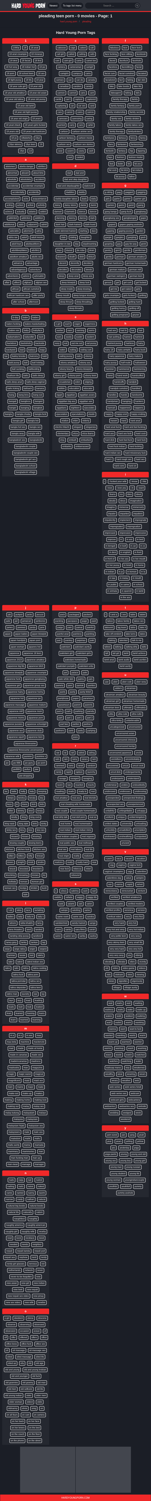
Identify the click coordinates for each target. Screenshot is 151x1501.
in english (125, 552)
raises (85, 759)
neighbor (37, 1244)
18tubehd (26, 138)
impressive (140, 533)
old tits (40, 1389)
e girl (58, 324)
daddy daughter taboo (66, 198)
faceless (113, 67)
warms (107, 1048)
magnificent (14, 1080)
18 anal (34, 47)
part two (64, 724)
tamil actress (139, 653)
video (115, 968)
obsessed (39, 1324)
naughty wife (28, 1231)
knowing (23, 875)
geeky (108, 250)
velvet (140, 884)
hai (132, 330)
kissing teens (35, 843)
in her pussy (113, 565)
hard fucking (135, 446)
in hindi (127, 565)
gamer (127, 198)
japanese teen (35, 737)
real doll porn (78, 817)
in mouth (137, 578)
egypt (59, 395)
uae (107, 682)
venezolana (111, 891)
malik (27, 1138)
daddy (82, 192)
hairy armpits (124, 349)
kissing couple (17, 843)
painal (79, 627)
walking (141, 1016)
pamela (59, 685)
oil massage (19, 1350)
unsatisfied (124, 830)
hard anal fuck (113, 427)
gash (143, 237)
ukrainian (131, 688)
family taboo (115, 125)
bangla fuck (40, 414)
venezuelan (127, 891)
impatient (138, 513)
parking (79, 711)
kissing (36, 836)
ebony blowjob (83, 369)
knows (35, 875)
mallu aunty (14, 1145)
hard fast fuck (125, 440)
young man (116, 1167)
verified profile (113, 910)
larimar (11, 955)
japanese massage (14, 705)
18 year (40, 80)
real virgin (64, 856)
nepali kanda (23, 1251)
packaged (74, 614)
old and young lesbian (35, 1369)
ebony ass (85, 362)
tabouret (109, 627)
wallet (118, 1022)
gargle (108, 237)
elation (65, 420)
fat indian (137, 170)
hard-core (119, 465)
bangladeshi (36, 440)
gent (117, 250)
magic (11, 1074)
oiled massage (24, 1357)
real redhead (85, 843)
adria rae (12, 237)
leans (42, 1013)
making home (23, 1100)
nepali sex (10, 1257)
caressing (77, 118)
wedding (114, 1112)
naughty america (14, 1225)
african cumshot (31, 289)
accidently (34, 192)
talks (144, 647)
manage (26, 1164)
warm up (113, 1042)
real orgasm (88, 836)
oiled (9, 1357)
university (126, 823)
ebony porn (75, 375)
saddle (57, 897)
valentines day (114, 878)
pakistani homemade (75, 659)
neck (18, 1238)
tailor (133, 627)
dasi (94, 231)
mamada (39, 1145)
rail (72, 752)
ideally (112, 500)
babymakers (14, 337)
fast (111, 163)
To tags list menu (72, 5)
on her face (33, 1421)
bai (6, 356)
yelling (129, 1141)
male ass (38, 1132)
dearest (61, 256)
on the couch (17, 1434)
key (41, 798)
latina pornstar (18, 981)
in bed (140, 539)
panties (91, 685)
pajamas (81, 640)
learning (36, 1019)
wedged (127, 1112)
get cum (127, 282)
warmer (138, 1042)
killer (10, 810)
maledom (15, 1138)
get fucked (141, 282)
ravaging (87, 778)
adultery (35, 250)
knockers (37, 868)
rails (57, 759)
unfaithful (110, 810)
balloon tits (13, 375)
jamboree (40, 621)
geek (143, 244)
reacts (91, 785)
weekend (125, 1119)
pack (62, 614)
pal (65, 672)
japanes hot (35, 647)
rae (57, 752)
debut (91, 256)
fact (121, 80)
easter (79, 337)
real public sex (67, 843)
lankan (34, 942)
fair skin (141, 80)
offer (13, 1337)
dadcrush (89, 186)
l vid (10, 910)
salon (89, 903)
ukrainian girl (112, 701)
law (35, 994)
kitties (21, 856)
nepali (9, 1251)
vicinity (142, 961)
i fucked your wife (118, 481)
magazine (37, 1067)
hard (124, 420)
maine (20, 1087)
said (61, 903)
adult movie (37, 237)
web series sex (118, 1093)
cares (80, 112)
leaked (39, 1007)
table (132, 614)
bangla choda (23, 414)
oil (7, 1350)
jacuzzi (39, 614)
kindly (14, 817)
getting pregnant (120, 314)
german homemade (136, 263)
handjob (132, 382)
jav (7, 763)
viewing (140, 974)
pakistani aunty (82, 647)
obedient (18, 1318)
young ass (111, 1160)
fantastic (110, 151)
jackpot (18, 614)
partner (87, 724)
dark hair (60, 224)
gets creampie (112, 295)
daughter (85, 237)
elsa (62, 440)
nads (11, 1180)
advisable (39, 276)
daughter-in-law (63, 244)
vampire (140, 878)
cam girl (68, 60)
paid (94, 621)
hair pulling (114, 337)
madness (36, 1061)
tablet (142, 614)
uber (115, 682)
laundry (25, 994)
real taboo (76, 849)
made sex (36, 1054)
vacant (129, 858)
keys (9, 804)
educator (88, 388)
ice (121, 494)
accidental (13, 186)
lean (9, 1013)
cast (70, 157)
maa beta (11, 1042)
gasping (109, 244)
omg (34, 1408)
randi (80, 765)
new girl (25, 1283)
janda (33, 627)
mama (27, 1145)
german (120, 256)
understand (133, 778)
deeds (89, 269)
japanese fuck (13, 679)
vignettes (123, 981)
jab (9, 614)
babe (25, 317)
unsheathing (125, 836)
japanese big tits (16, 666)
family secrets (136, 112)
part (60, 717)
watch (129, 1054)
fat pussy (120, 176)
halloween (140, 362)
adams (32, 211)
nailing (10, 1186)
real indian (65, 830)
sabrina (75, 891)
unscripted (139, 830)
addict (43, 211)
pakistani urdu (86, 666)
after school (18, 302)
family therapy (117, 131)
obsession (10, 1331)
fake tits (137, 86)
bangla (8, 414)
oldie (39, 1402)
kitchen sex (39, 849)
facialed (142, 73)
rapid (68, 772)
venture (141, 891)
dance (82, 211)
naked (41, 1186)
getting (142, 295)
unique (121, 817)
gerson (108, 282)
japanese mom (34, 711)
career (69, 112)
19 (41, 144)
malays (42, 1112)
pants (62, 692)
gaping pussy (125, 231)
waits (120, 1009)
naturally (27, 1212)
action (20, 205)
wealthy (109, 1074)
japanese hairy (15, 692)
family (135, 99)
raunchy (91, 772)
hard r (109, 459)
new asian (12, 1283)
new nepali (32, 1289)
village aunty (130, 987)
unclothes (116, 759)
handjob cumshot (119, 388)
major (31, 1087)
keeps (11, 798)
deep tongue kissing (84, 295)
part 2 (79, 717)
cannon (61, 93)
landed (38, 929)
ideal (138, 494)
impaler (112, 513)
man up (36, 1158)
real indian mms (83, 830)
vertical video (114, 916)
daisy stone (70, 205)
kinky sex (11, 830)
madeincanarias (19, 1061)
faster (120, 163)
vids (109, 974)
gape (143, 218)
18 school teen (26, 73)
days (59, 250)
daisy (57, 205)
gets (138, 289)
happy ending (138, 414)
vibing (138, 955)
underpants (117, 778)
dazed (69, 250)
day (77, 244)
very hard (119, 923)
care (59, 112)
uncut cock (138, 765)
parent (77, 705)
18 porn (10, 73)
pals (90, 679)
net (43, 1263)
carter (90, 125)
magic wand (25, 1074)
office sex (40, 1344)
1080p (16, 47)
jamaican (26, 621)
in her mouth (139, 558)
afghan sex (41, 282)
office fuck (26, 1344)
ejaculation (61, 414)
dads (84, 198)
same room (63, 916)
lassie (22, 955)
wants (132, 1035)
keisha (21, 798)
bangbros (25, 401)
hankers (139, 401)
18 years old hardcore (34, 131)
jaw (36, 769)
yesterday (124, 1147)
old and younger (19, 1376)
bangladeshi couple (26, 446)
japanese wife (13, 756)
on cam (25, 1415)
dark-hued (90, 224)
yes (113, 1147)
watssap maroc (113, 1067)
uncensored (135, 727)
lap (43, 942)
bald (44, 356)
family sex (116, 118)
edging (88, 382)
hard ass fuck (124, 433)
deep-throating (83, 302)
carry (71, 125)
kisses (25, 836)
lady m (30, 916)
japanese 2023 (14, 659)
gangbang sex (112, 218)
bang (11, 395)
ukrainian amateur (115, 694)
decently (75, 263)
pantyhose (63, 698)
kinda (40, 810)
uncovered (113, 765)
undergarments (132, 772)
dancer (93, 211)
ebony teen (90, 375)
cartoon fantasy (66, 138)
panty (72, 692)
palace (74, 672)
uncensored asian (125, 733)
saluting (76, 910)
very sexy (135, 936)
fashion (120, 157)
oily (22, 1363)
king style (23, 823)
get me (113, 289)
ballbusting (33, 369)
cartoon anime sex (81, 131)
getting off (134, 308)
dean (91, 250)
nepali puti (39, 1251)
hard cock (141, 433)
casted (79, 157)
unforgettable (125, 810)
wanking (139, 1022)
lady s (41, 916)
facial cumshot (126, 73)
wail (110, 1003)
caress (90, 112)
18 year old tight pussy (25, 112)
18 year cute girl (18, 86)
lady (20, 916)
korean (23, 881)
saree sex (70, 936)
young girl (140, 1160)
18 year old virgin (19, 118)
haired (127, 337)
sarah (92, 929)
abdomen (10, 166)
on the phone (17, 1440)
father (132, 176)
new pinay (38, 1296)
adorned (27, 231)
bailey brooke (19, 356)
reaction (79, 785)
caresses (63, 118)
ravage (62, 778)
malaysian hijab (16, 1125)
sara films (80, 929)
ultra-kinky (116, 720)
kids (42, 804)
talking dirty (131, 647)
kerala (32, 798)
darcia (83, 218)
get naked (127, 289)
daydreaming (89, 244)
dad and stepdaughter (69, 186)
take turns (131, 634)
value (128, 878)
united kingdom (137, 817)
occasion (24, 1331)
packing (59, 621)
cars (81, 125)
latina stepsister (18, 987)
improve (112, 539)
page (84, 621)
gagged (129, 192)
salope (64, 910)
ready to (82, 791)
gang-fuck (126, 211)
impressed (110, 533)
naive (30, 1186)
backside (39, 343)
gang (140, 205)
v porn (109, 858)
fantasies (122, 144)
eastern (90, 337)
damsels (70, 211)
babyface (37, 330)
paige (60, 627)
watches (114, 1061)
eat (65, 343)
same (87, 910)
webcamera (134, 1100)
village (116, 987)
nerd (34, 1257)
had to (123, 330)
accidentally (18, 192)
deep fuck (84, 282)
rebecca (77, 868)
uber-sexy (141, 682)
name (9, 1193)
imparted (124, 513)
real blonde (90, 798)
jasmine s (41, 756)
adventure (35, 269)
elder (75, 420)
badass (32, 349)
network (29, 1270)
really (70, 862)
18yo (37, 138)
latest (19, 961)
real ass (76, 798)
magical (39, 1074)
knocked (24, 868)
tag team (121, 627)
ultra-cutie (137, 714)
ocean (37, 1331)
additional (9, 224)
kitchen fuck (23, 849)
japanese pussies (13, 724)
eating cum (86, 349)
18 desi (13, 60)
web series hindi (133, 1087)
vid (106, 968)
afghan (27, 282)
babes (35, 317)
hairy (140, 343)
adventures (13, 276)
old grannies (12, 1382)
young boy (125, 1160)
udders (118, 688)
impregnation (134, 526)
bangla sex (35, 427)
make (40, 1087)
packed (87, 614)
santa (68, 929)
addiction (26, 218)
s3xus (64, 891)
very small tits (135, 942)
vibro (132, 961)
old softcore (26, 1389)
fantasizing (136, 144)
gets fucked (129, 295)
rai (65, 752)
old (29, 1363)
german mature (117, 269)
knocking (10, 875)
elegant (77, 427)
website (142, 1106)
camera (61, 67)
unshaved (110, 836)
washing (142, 1048)
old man (42, 1382)
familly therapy (120, 99)
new (38, 1276)
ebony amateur (68, 362)
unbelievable (132, 720)
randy (59, 772)
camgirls (64, 73)
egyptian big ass (67, 401)
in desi (112, 552)
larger (32, 949)
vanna (119, 884)
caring (89, 118)
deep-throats (75, 308)
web (137, 1080)
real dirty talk (61, 817)
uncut (125, 765)
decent (62, 263)
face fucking (111, 54)
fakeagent (116, 93)
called (71, 54)
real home (65, 823)
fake (112, 86)
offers (34, 1337)
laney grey (11, 942)
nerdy (44, 1257)
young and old (138, 1154)
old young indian (13, 1395)
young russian (133, 1167)
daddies (70, 192)
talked (107, 647)
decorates (76, 269)
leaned (19, 1013)
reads (71, 791)
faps (110, 157)
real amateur (61, 798)
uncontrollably (132, 759)
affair (7, 282)
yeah (141, 1135)
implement (125, 520)
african (15, 289)
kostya (23, 888)
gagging (141, 192)
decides (63, 269)
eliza (75, 433)
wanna (112, 1029)
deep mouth (63, 295)
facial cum (110, 73)
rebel (88, 868)
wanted (109, 1035)
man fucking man (19, 1158)
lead (28, 1000)
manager (39, 1164)
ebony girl (60, 375)
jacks (29, 614)
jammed (21, 627)
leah (20, 1007)
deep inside (67, 289)
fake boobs (123, 86)
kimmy (21, 810)
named (20, 1193)
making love (40, 1100)
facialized (110, 80)
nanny (31, 1193)
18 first (38, 60)
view (129, 974)
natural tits (13, 1212)
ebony (88, 356)
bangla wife (34, 433)
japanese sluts (34, 730)
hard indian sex (113, 453)
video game (128, 968)
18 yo (14, 138)
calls (92, 54)
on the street (34, 1440)
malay (26, 1106)
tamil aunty (125, 666)
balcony (34, 356)
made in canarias (18, 1054)
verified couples (115, 903)
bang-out (37, 395)
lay (43, 994)
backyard (10, 349)
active (31, 205)
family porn (134, 105)
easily (69, 337)
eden (77, 382)
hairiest (138, 337)
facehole (136, 60)
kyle (26, 894)
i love (109, 488)
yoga (136, 1147)
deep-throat (66, 302)
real (93, 791)
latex (7, 968)
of (45, 1331)
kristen (34, 888)
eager (77, 324)
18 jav (42, 67)
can (70, 80)
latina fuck (18, 974)
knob (30, 862)
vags (130, 871)
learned (24, 1019)
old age (39, 1363)
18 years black (13, 125)
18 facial (26, 60)
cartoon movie (85, 138)
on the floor (34, 1434)
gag (119, 192)
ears (59, 337)
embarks (66, 446)
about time (38, 173)
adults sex (36, 256)
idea (129, 494)
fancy (133, 138)
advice (26, 276)
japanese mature (37, 705)
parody (90, 711)
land (29, 929)
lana (39, 923)
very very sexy (116, 955)
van (110, 884)
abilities (42, 166)
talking (118, 647)
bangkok (38, 407)
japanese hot (17, 698)
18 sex (41, 73)
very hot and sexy (115, 929)
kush (44, 888)
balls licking (13, 388)
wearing (131, 1074)
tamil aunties (140, 659)
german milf (135, 269)
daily (93, 198)
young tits (134, 1173)
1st (30, 151)
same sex (77, 916)
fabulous (114, 47)
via (129, 955)
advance (18, 263)
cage (72, 47)
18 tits (29, 80)
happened (125, 407)
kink (35, 823)
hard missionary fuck (135, 453)
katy (32, 791)
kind (31, 810)
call (92, 47)
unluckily (110, 830)
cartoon (64, 131)
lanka (24, 942)
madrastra (14, 1067)
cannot (72, 93)
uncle (138, 752)
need (41, 1238)
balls (25, 375)
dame (83, 205)
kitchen (9, 849)
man (41, 1151)
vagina (121, 865)
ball (26, 362)
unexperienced (135, 804)
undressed (110, 791)
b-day (15, 317)
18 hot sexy (11, 67)
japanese (14, 653)
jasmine (28, 756)
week (138, 1112)
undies (124, 785)
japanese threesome (25, 743)
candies (77, 86)
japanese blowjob (14, 672)
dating (73, 237)
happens (138, 407)
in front (138, 552)
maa (39, 1035)
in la (143, 571)
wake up (141, 1009)
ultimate (128, 707)
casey (81, 151)
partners (60, 730)
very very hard (117, 949)
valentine (141, 871)
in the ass (125, 597)
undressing (140, 791)
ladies (11, 916)
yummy (138, 1186)
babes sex (14, 330)
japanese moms (16, 717)
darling (83, 231)
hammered (123, 369)
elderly (85, 420)
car (72, 105)
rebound (75, 875)
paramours (64, 705)
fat (129, 163)
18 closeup (36, 54)
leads (11, 1007)
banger (12, 407)
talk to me (137, 640)
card (92, 105)
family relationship (116, 112)
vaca (118, 858)
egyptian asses (87, 395)
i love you (121, 488)
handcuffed (137, 375)
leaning (31, 1013)
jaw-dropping (25, 775)
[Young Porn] (28, 5)
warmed (126, 1042)
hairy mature (135, 356)
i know (134, 481)
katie (14, 791)
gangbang (141, 211)
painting (90, 634)
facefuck (124, 60)
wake (130, 1009)
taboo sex (139, 621)
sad (94, 891)
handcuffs (119, 382)
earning (80, 330)
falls (138, 93)
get (117, 282)
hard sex (140, 459)
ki (17, 804)
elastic (91, 414)
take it (143, 627)
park (68, 711)
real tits (89, 849)
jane (42, 627)
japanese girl (13, 685)
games (110, 205)
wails (119, 1003)
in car (133, 546)
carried (61, 125)
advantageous (18, 269)
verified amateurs (131, 897)
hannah (111, 407)
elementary (63, 433)
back (41, 337)
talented (124, 640)
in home (140, 565)
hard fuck (141, 440)
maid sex (38, 1080)
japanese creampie (36, 672)
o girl (7, 1318)
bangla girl (18, 420)
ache (25, 198)
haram (114, 420)
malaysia (18, 1119)
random (91, 765)
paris (59, 711)
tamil (126, 653)
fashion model (136, 157)
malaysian (32, 1119)
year (109, 1141)
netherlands (14, 1270)
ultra (111, 714)
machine (25, 1042)
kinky (43, 823)
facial (139, 67)
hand (110, 375)
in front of (109, 558)
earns (91, 330)
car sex (81, 105)
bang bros (24, 395)
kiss (30, 830)
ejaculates (89, 407)
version (141, 910)
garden (140, 231)
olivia (24, 1408)
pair (59, 640)
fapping (141, 151)
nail (29, 1180)
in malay (124, 578)
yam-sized (112, 1135)
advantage (32, 263)
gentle (127, 250)
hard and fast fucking (134, 427)
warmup (119, 1048)
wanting (121, 1035)
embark (72, 440)
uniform (109, 817)
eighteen (75, 407)
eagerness (90, 324)
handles (112, 395)
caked (83, 47)
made (21, 1048)
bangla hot (33, 420)
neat (9, 1238)
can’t (68, 99)
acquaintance (39, 198)
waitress (109, 1009)
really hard (82, 862)
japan (8, 634)
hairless (130, 343)
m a (12, 1035)
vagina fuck (135, 865)
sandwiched (61, 923)
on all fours (12, 1415)
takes (142, 634)
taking (112, 640)
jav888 (16, 769)
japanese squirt (16, 737)
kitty (30, 856)
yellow (140, 1141)
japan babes (21, 634)
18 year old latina (14, 99)
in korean (132, 571)
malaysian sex (36, 1125)
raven (60, 785)
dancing (60, 218)
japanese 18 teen (32, 653)
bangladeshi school (26, 465)
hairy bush (140, 349)
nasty (20, 1199)
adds (21, 224)
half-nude (126, 362)
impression (125, 533)
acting (10, 205)
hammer (110, 369)
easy (57, 343)
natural (41, 1199)
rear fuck (64, 868)
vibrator (121, 961)
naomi (42, 1193)
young (124, 1154)
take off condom (113, 634)
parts (71, 730)
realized (88, 856)
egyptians (61, 407)
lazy (19, 1000)
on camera (39, 1415)
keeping (42, 791)
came (79, 60)
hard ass (109, 433)
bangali (12, 401)
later (10, 961)
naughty (33, 1218)
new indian (39, 1283)
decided (88, 263)
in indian (110, 571)
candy (89, 86)
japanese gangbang (35, 679)
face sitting (126, 54)
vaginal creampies (114, 871)
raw (69, 785)
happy (109, 414)
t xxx (124, 614)
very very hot (134, 949)
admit (44, 224)
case (60, 151)
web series (115, 1087)
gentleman (140, 250)
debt (81, 256)
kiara (24, 804)
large (7, 949)
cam (57, 60)
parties (76, 724)
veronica (128, 910)
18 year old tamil (25, 105)
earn (70, 330)
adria (38, 231)
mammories (28, 1151)
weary (115, 1080)
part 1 (69, 717)
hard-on (132, 465)
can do (79, 80)
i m (132, 488)
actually (20, 211)
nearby (42, 1231)
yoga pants (110, 1154)
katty (23, 791)
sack (85, 891)
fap (131, 151)
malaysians (14, 1132)
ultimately (141, 707)
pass (75, 737)
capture (78, 99)
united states (111, 823)
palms (81, 679)
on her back (18, 1421)
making (8, 1100)
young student (118, 1173)
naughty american (36, 1225)
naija (20, 1180)
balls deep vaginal (35, 382)
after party (38, 295)
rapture (79, 772)
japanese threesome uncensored (25, 750)
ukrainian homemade (134, 701)
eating (73, 349)
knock (12, 868)
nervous (33, 1263)
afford (17, 282)
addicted (12, 218)
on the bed (34, 1427)
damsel (58, 211)
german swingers (116, 276)
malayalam (28, 1112)
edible (62, 388)
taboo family (123, 621)
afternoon (33, 302)
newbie (41, 1302)
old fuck (36, 1376)
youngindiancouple (134, 1180)
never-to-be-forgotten (21, 1276)
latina (26, 968)
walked (129, 1016)
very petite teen (118, 936)
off (5, 1337)
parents (88, 705)
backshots (26, 343)
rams (71, 765)
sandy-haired (78, 923)
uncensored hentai (125, 746)
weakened (139, 1067)
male (26, 1132)
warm (142, 1035)
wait (129, 1003)
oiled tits (40, 1357)
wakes (109, 1016)
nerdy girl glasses (15, 1263)
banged (39, 401)
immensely (138, 507)
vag (112, 865)
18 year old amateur (15, 93)
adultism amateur (18, 256)
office (44, 1337)
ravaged (75, 778)
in (121, 539)
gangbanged (130, 218)
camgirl (89, 67)
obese (30, 1318)
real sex (62, 849)
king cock (35, 817)
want (122, 1029)
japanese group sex (34, 685)
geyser (135, 314)
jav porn (41, 763)
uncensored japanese (120, 752)
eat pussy (91, 343)
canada (91, 80)
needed (13, 1244)
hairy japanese (116, 356)
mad (11, 1048)
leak (29, 1007)
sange (92, 923)
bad (22, 349)
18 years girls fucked (35, 125)
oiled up (12, 1363)
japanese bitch (36, 666)
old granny (27, 1382)
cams (88, 73)
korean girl (37, 881)
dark (92, 218)
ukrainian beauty (136, 694)
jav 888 (16, 763)
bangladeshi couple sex (26, 453)
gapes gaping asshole (131, 224)
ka (6, 791)
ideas (123, 500)
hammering (139, 369)
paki (92, 640)
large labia (19, 949)
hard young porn (68, 21)
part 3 (90, 717)
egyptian (70, 395)
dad (69, 173)
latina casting (39, 968)
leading (38, 1000)
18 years (36, 118)
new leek (17, 1289)
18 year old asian (38, 93)
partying (91, 730)
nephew (23, 1257)
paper (76, 698)
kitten (11, 856)
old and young (12, 1369)
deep (61, 276)
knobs (41, 862)
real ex (92, 817)
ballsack (28, 388)
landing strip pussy (19, 936)
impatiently (110, 520)
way (128, 1067)
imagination (136, 500)
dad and (80, 173)
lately (40, 955)
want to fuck (135, 1029)
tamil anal (109, 659)
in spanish (127, 591)
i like (144, 481)
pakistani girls (84, 653)
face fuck (136, 47)
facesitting (127, 67)
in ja (121, 571)
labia (19, 910)
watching (126, 1061)
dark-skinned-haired (65, 231)
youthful (113, 1186)
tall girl (116, 653)
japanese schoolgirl (37, 724)
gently (109, 256)
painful (90, 627)
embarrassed (82, 446)
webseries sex (127, 1106)
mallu (37, 1138)
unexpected (113, 798)
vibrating (109, 961)
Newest (53, 5)
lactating (39, 910)
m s (20, 1035)
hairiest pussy (114, 343)
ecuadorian (65, 382)
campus (77, 73)
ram (94, 759)
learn (13, 1019)
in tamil (139, 591)
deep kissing (83, 289)
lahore (13, 923)
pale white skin (66, 679)
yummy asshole (125, 1193)
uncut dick (115, 772)
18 (25, 47)
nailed (39, 1180)
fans (111, 144)
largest (43, 949)
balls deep (38, 375)
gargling (132, 237)
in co (142, 546)
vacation (141, 858)
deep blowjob (68, 282)
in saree (125, 584)
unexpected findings (133, 798)
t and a (113, 614)
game (117, 198)
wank (128, 1022)
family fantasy (117, 105)
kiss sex (41, 830)
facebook (141, 54)
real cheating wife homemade (75, 804)
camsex (60, 80)
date (63, 237)
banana (40, 388)
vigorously (137, 981)
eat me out (77, 343)
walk (119, 1016)
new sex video (13, 1302)
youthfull (126, 1186)
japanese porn (36, 717)
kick (34, 804)
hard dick (109, 440)
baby (26, 330)
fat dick (124, 170)
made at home (35, 1048)
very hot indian (136, 929)
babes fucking (13, 324)
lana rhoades (15, 929)
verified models (135, 903)
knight (21, 862)
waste (119, 1054)
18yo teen (30, 144)
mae (26, 1067)
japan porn (35, 640)
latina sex (35, 981)
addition (39, 218)
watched (140, 1054)
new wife (29, 1302)
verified (114, 897)
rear (94, 862)
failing (130, 80)
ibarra (112, 494)
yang (132, 1135)
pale (85, 672)
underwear (111, 785)
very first (138, 916)
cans (82, 93)
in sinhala (112, 591)
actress (8, 211)
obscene (42, 1318)
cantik (58, 99)
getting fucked (117, 302)
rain (66, 759)
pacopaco (73, 621)
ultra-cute (122, 714)
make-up (27, 1093)
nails (21, 1186)
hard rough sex (123, 459)
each (67, 324)
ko (44, 875)
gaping (110, 231)
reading (60, 791)
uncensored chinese (125, 740)
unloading (141, 823)
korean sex (10, 888)
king (24, 817)
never (40, 1270)
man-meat (13, 1164)
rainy (74, 759)
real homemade (83, 823)
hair (141, 330)
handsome (137, 395)
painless (77, 634)
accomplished (12, 198)
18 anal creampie (18, 54)
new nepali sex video (18, 1296)
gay (119, 244)
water (138, 1061)
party (80, 730)
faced (112, 60)
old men (12, 1389)
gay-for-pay (131, 244)
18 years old (12, 131)
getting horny (118, 308)
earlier (60, 330)
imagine (111, 507)
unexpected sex (116, 804)
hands (124, 395)
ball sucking (18, 369)
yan (123, 1135)
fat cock (113, 170)
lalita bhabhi (26, 923)
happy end (121, 414)
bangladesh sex (17, 440)
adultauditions (33, 244)
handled (136, 388)
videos (142, 968)
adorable (14, 231)
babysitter (29, 337)
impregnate (140, 520)
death (72, 256)
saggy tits (92, 897)
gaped (112, 224)
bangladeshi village (26, 472)
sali (80, 903)
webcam (135, 1093)
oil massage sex (37, 1350)
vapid (129, 884)
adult (24, 237)
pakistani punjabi (66, 666)
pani (70, 685)
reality (76, 856)
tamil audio (123, 659)
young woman (113, 1180)
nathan (30, 1199)
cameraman (76, 67)
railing (92, 752)
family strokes (132, 118)
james (10, 627)
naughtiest (19, 1218)
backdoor (11, 343)
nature (39, 1212)
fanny (143, 138)
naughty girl (11, 1231)
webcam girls (117, 1100)
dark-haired (75, 224)
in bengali (110, 546)
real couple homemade (83, 810)
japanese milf (16, 711)
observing (25, 1324)
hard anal (135, 420)
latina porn (33, 974)
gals (108, 198)
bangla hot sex (17, 427)
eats (79, 356)
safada (69, 897)
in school (138, 584)
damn (93, 205)
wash (130, 1048)
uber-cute (127, 682)
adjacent (32, 224)
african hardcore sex (18, 295)
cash (91, 151)
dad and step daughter (75, 179)
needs (25, 1244)
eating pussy (65, 356)
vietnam (119, 974)
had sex (112, 330)
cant (92, 93)
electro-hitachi (62, 427)
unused (125, 843)
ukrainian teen (112, 707)
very (128, 916)
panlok (80, 685)
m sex (29, 1035)
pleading (86, 21)
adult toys (16, 244)
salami (71, 903)
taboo (110, 621)
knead (40, 856)
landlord (37, 936)
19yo (22, 151)
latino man (12, 994)
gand (131, 205)
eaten (62, 349)
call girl (60, 54)
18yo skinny (15, 144)
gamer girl (140, 198)
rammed (60, 765)
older (28, 1395)
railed (81, 752)
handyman (112, 401)
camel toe (91, 60)
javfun (27, 769)
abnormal (12, 173)
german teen (136, 276)
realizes (59, 862)
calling (82, 54)
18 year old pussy (36, 99)
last (31, 955)
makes (39, 1093)
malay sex (39, 1106)
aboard (25, 173)
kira (22, 830)
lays (11, 1000)
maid (26, 1080)
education (74, 388)
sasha (93, 936)
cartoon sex (64, 144)
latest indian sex (35, 961)
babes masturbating (35, 324)
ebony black (66, 369)
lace (28, 910)
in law (112, 578)
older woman (15, 1402)
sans (58, 929)
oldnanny (12, 1408)
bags (42, 349)
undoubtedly (138, 785)
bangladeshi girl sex (25, 459)
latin (16, 968)
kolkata (12, 881)
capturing (61, 105)
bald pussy (14, 362)
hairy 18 (109, 349)
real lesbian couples (67, 836)
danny (72, 218)
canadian (64, 86)
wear (119, 1074)
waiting (138, 1003)
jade (8, 621)
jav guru (29, 763)
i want (141, 488)
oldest (30, 1402)
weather (126, 1080)
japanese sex (16, 730)
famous (122, 138)
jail (16, 621)
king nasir (10, 823)
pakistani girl (66, 653)
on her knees (18, 1427)
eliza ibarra (88, 433)
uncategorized (117, 727)
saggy (80, 897)
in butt (123, 546)
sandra (90, 916)
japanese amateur (35, 659)
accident (39, 179)
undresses (125, 791)
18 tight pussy (14, 80)
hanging (126, 401)
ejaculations (78, 414)
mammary (13, 1151)
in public (112, 584)
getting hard (135, 302)
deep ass (87, 276)
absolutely (26, 179)
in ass (129, 539)
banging (25, 407)
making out (13, 1106)
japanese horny (35, 692)
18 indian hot (28, 67)
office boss (11, 1344)
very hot (132, 923)
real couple (61, 810)
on (42, 1408)
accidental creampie (33, 186)
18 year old (35, 86)
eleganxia (91, 427)
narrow (9, 1199)
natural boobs (36, 1205)
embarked (86, 440)
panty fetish (85, 692)
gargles (120, 237)
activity (41, 205)
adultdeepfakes (19, 250)
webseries (110, 1106)
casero (70, 151)
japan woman (17, 647)
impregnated (116, 526)
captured (91, 99)
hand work (122, 375)
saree (58, 936)
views (111, 981)
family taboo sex (134, 125)
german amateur (136, 256)
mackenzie (39, 1042)
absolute (12, 179)
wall (109, 1022)
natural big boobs (16, 1205)
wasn (108, 1054)
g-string (109, 192)
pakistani (65, 647)
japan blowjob (39, 634)
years (119, 1141)
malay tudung (12, 1112)
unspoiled (141, 836)
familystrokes (134, 131)
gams (121, 205)
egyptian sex (86, 401)
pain (69, 627)
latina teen (35, 987)
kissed (14, 836)
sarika (82, 936)
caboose (61, 47)
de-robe (81, 250)
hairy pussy (111, 362)
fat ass (137, 163)
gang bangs (111, 211)
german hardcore (113, 263)
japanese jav (34, 698)
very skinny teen (116, 942)
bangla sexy (18, 433)
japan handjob (18, 640)
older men (41, 1395)
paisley (68, 640)
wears (142, 1074)
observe (11, 1324)
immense (124, 507)
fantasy (122, 151)
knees (10, 862)
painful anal (63, 634)
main (10, 1087)
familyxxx (109, 138)
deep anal (74, 276)
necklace (29, 1238)
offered (23, 1337)
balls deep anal (14, 382)
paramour (88, 698)
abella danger (27, 166)
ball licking (37, 362)
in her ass (124, 558)
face (125, 47)
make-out (13, 1093)
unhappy (141, 810)
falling (128, 93)
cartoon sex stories (83, 144)
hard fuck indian (117, 446)
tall (106, 653)
